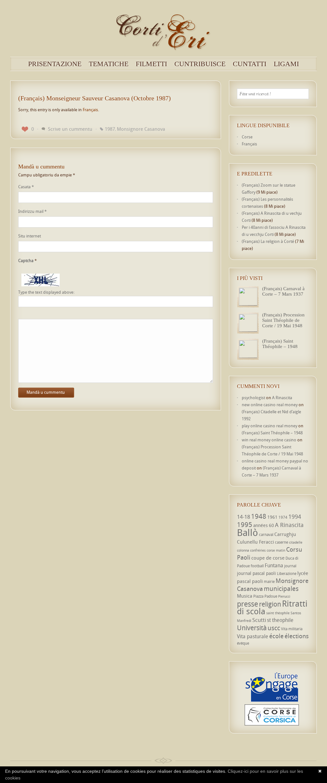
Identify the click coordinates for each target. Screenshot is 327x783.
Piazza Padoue (265, 596)
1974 (282, 517)
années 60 (263, 525)
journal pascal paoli (256, 573)
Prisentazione (54, 63)
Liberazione (286, 573)
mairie (269, 581)
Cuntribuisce (199, 63)
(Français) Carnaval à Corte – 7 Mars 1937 (283, 291)
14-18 (243, 516)
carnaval (266, 534)
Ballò (247, 532)
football (257, 566)
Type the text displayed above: (46, 292)
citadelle (295, 542)
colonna (243, 550)
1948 (258, 516)
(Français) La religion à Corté (268, 241)
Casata (26, 187)
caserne (281, 542)
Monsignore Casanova (141, 129)
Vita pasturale (252, 636)
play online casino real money (269, 426)
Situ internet (29, 236)
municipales (281, 588)
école (276, 636)
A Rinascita (282, 397)
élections (297, 636)
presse (247, 604)
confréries (258, 550)
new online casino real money (270, 404)
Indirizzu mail (32, 211)
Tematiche (108, 63)
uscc (274, 628)
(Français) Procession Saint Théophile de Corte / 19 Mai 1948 (283, 320)
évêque (243, 643)
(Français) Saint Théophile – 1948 (280, 343)
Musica (244, 596)
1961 (272, 517)
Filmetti (151, 63)
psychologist (253, 397)
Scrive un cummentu (70, 129)
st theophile (280, 620)
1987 (110, 129)
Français (90, 109)
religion (270, 604)
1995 (244, 524)
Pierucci (284, 596)
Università (252, 627)
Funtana (274, 565)
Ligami (286, 63)
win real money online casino (269, 440)
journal (290, 566)
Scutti (259, 620)
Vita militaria (291, 629)
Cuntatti (249, 63)
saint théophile (278, 613)
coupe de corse (268, 557)
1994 (294, 516)
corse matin (276, 550)
